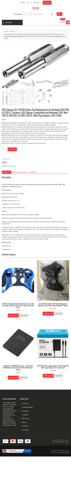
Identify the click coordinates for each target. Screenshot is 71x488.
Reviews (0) (32, 172)
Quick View (23, 315)
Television (25, 426)
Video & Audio (12, 166)
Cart (28, 2)
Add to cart (12, 149)
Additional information (19, 172)
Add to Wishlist (6, 159)
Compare (4, 162)
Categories (8, 22)
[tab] (6, 172)
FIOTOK (35, 8)
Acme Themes (64, 453)
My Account (47, 2)
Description (6, 172)
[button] (68, 22)
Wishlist (22, 2)
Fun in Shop (25, 430)
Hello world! (25, 418)
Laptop (24, 422)
